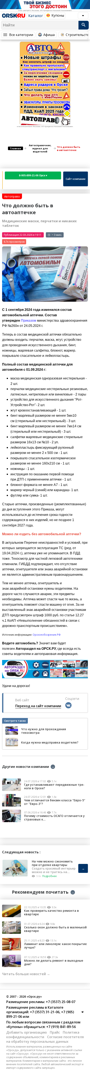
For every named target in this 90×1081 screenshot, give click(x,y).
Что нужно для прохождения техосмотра (43, 731)
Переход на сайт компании (38, 706)
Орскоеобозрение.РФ (47, 634)
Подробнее (49, 876)
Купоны (57, 15)
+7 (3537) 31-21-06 (44, 1012)
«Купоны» (14, 1026)
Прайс (55, 1032)
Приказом (28, 320)
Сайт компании (75, 179)
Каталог (35, 15)
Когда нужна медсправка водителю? (49, 742)
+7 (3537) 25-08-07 (60, 1001)
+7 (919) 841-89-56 (60, 1026)
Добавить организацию (26, 1032)
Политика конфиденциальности (42, 1034)
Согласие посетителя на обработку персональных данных (45, 1039)
